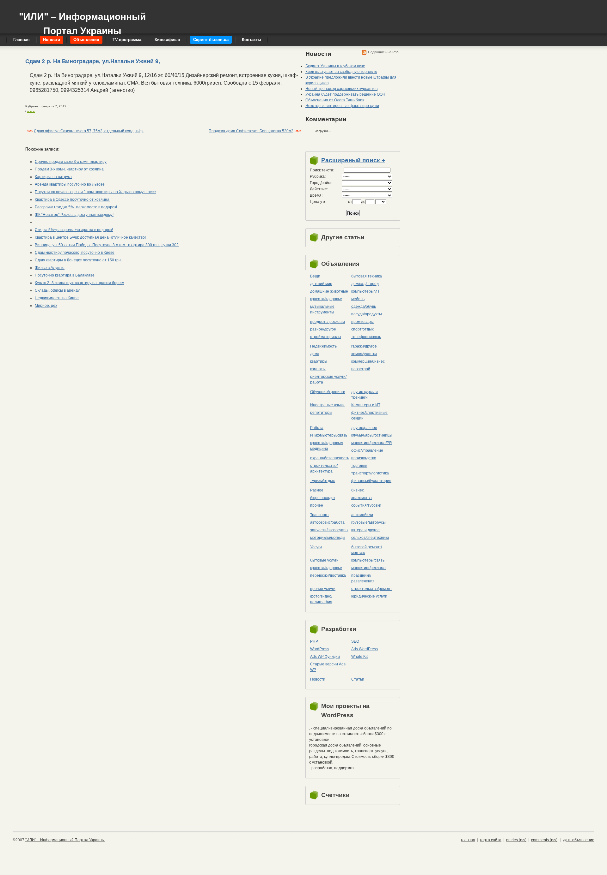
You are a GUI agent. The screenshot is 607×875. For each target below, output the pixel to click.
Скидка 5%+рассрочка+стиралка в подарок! (74, 230)
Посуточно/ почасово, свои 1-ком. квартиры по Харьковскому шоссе (95, 192)
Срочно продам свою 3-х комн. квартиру (71, 161)
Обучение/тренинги (327, 392)
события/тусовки (366, 505)
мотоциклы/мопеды (327, 537)
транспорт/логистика (370, 473)
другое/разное (364, 428)
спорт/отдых (362, 329)
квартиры (318, 361)
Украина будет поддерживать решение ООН (345, 94)
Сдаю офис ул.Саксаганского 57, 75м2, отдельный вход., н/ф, (89, 131)
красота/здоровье (326, 299)
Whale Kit (359, 656)
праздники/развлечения (363, 578)
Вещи (315, 276)
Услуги (316, 547)
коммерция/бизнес (368, 361)
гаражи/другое (364, 346)
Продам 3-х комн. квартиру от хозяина (69, 169)
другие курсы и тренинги (364, 395)
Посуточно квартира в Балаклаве (65, 275)
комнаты (318, 369)
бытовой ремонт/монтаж (366, 550)
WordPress (319, 649)
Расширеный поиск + (353, 160)
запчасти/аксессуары (329, 530)
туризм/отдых (322, 481)
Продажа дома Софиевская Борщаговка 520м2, (251, 131)
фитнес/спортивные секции (369, 415)
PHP (314, 641)
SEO (355, 641)
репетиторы (321, 412)
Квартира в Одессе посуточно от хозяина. (72, 199)
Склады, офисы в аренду (57, 290)
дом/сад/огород (365, 284)
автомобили (362, 515)
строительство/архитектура (324, 468)
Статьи (357, 679)
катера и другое (365, 530)
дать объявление (578, 840)
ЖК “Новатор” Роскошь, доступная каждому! (74, 214)
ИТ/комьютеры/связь (328, 435)
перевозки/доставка (328, 575)
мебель (358, 299)
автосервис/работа (327, 522)
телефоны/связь (366, 337)
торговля (359, 465)
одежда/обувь (363, 306)
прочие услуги (322, 588)
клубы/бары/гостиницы (371, 435)
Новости (317, 679)
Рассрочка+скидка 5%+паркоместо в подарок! (76, 207)
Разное (316, 490)
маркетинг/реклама (368, 568)
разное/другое (323, 329)
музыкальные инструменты (322, 309)
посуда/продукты (366, 314)
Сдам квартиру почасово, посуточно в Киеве (74, 252)
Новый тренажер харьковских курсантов (341, 88)
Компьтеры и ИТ (365, 405)
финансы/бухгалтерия (371, 481)
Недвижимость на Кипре (57, 298)
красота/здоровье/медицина (326, 446)
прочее (316, 505)
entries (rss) (516, 840)
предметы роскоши (327, 321)
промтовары (362, 321)
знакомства (361, 498)
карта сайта (490, 840)
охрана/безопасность (329, 458)
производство (363, 458)
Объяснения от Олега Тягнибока (334, 100)
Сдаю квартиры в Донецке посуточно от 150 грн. (78, 260)
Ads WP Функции (325, 656)
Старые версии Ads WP (328, 667)
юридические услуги (369, 596)
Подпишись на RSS (383, 52)
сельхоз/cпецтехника (370, 537)
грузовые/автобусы (368, 522)
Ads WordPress (364, 649)
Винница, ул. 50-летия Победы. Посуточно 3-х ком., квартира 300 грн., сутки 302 (107, 245)
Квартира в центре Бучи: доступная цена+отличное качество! (90, 237)
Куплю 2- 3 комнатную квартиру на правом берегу (79, 283)
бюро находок (322, 498)
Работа (316, 428)
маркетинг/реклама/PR (371, 443)
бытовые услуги (324, 560)
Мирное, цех (46, 305)
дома (314, 354)
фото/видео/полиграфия (321, 599)
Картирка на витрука (53, 177)
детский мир (321, 284)
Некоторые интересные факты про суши (342, 106)
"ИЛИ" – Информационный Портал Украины (82, 20)
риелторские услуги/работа (328, 379)
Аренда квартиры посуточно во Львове (70, 184)
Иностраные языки (327, 405)
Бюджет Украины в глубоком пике (335, 66)
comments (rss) (544, 840)
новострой (360, 369)
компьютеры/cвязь (367, 560)
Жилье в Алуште (49, 267)
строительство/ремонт (371, 588)
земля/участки (364, 354)
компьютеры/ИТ (365, 291)
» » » (31, 111)
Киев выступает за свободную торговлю (341, 71)
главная (468, 840)
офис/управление (367, 450)
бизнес (357, 490)
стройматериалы (325, 337)
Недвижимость (323, 346)
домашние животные (329, 291)
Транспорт (319, 515)
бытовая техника (366, 276)
